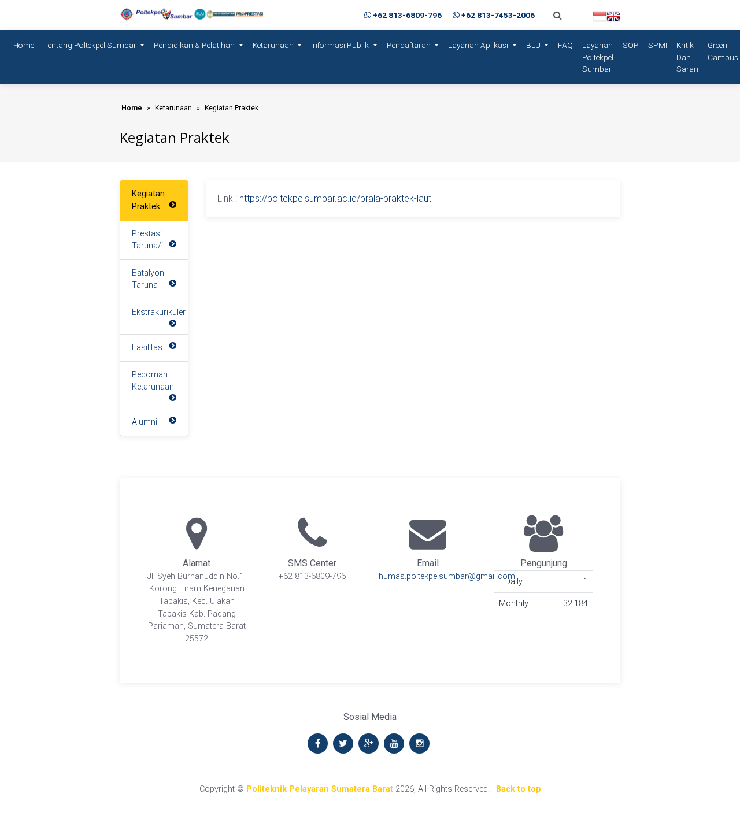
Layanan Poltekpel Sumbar (597, 56)
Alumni (144, 422)
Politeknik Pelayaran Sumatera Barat (319, 789)
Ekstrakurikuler (159, 312)
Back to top (518, 789)
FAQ (565, 45)
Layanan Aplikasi (479, 45)
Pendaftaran (409, 45)
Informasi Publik (341, 45)
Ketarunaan (274, 45)
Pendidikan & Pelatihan (195, 45)
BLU (534, 45)
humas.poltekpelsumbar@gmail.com (447, 576)
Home (26, 45)
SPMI (657, 45)
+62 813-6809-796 (407, 15)
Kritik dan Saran (687, 56)
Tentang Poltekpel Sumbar (90, 45)
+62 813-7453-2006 (498, 15)
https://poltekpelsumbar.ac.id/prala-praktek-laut (335, 198)
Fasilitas (147, 348)
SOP (631, 45)
